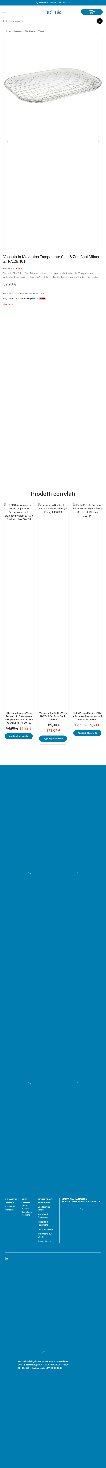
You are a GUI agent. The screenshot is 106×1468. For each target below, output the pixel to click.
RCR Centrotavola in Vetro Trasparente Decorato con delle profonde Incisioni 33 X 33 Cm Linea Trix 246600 (19, 718)
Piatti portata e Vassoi (34, 31)
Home (8, 31)
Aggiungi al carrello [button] (18, 736)
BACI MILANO (17, 268)
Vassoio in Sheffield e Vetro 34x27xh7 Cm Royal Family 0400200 (53, 716)
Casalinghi (17, 31)
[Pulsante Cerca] (100, 21)
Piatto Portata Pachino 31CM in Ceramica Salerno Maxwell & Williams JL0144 (87, 716)
